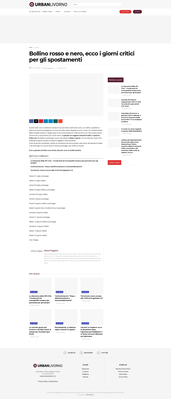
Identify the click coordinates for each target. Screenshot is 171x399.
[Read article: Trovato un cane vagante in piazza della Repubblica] (114, 132)
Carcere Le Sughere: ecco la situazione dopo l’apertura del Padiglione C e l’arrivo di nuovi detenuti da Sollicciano (91, 331)
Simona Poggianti (48, 68)
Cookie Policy (53, 381)
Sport (58, 11)
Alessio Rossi (90, 394)
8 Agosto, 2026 (85, 339)
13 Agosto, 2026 (60, 303)
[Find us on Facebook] (134, 4)
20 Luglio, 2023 (61, 68)
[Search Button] (120, 4)
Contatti (85, 371)
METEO (137, 11)
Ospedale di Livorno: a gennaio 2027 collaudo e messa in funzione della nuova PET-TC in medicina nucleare (131, 117)
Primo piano (47, 11)
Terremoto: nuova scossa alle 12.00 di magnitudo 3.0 (51, 170)
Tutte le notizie (123, 371)
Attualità (36, 47)
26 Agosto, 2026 (34, 305)
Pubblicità (85, 374)
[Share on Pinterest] (41, 121)
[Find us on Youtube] (141, 4)
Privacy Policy (43, 381)
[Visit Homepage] (48, 4)
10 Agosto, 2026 (34, 336)
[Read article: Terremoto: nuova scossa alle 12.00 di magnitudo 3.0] (92, 286)
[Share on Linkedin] (46, 121)
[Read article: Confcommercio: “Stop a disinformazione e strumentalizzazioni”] (66, 286)
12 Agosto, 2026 (85, 301)
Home (30, 47)
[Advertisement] (85, 29)
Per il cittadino (80, 11)
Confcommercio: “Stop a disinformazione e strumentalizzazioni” (56, 166)
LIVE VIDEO (125, 11)
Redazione (85, 369)
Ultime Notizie (34, 11)
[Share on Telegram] (50, 121)
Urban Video (123, 374)
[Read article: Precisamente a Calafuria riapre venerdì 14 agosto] (66, 317)
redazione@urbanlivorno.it (48, 376)
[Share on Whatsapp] (55, 121)
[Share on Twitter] (36, 121)
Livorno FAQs (123, 377)
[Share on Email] (60, 121)
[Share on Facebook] (31, 121)
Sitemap (85, 377)
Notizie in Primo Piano (123, 369)
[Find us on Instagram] (138, 4)
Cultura (67, 11)
